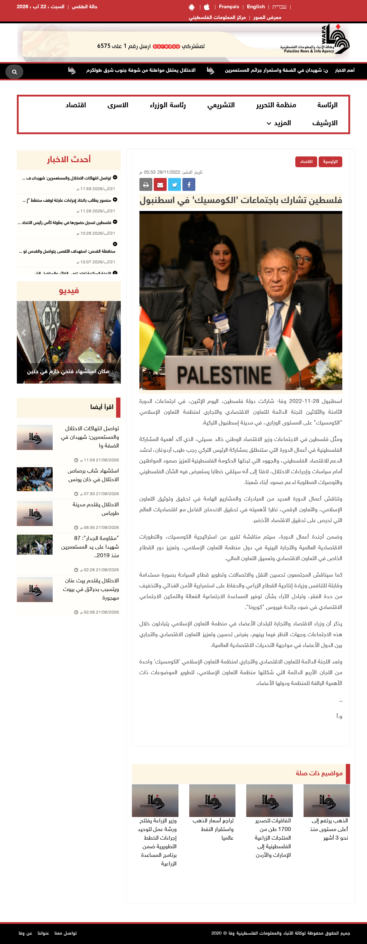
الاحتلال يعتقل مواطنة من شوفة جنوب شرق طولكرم (160, 70)
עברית (279, 7)
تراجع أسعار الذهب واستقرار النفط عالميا (213, 830)
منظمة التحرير (276, 105)
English (256, 7)
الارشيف (325, 123)
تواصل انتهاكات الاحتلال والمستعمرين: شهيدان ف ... (66, 178)
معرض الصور (267, 18)
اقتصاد (76, 105)
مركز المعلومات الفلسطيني (217, 18)
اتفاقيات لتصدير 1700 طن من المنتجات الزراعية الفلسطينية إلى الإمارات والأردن (273, 838)
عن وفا (25, 933)
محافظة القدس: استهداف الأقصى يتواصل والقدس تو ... (67, 251)
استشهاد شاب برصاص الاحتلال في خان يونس (93, 475)
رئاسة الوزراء (168, 105)
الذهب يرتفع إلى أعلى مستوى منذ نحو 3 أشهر (329, 830)
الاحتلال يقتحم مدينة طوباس (96, 509)
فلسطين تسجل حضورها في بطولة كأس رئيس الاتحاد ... (64, 222)
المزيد (282, 123)
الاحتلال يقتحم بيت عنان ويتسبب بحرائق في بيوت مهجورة (91, 590)
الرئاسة (328, 105)
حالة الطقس (84, 7)
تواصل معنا (65, 933)
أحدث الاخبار (69, 160)
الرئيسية (330, 161)
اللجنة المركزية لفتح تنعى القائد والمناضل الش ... (70, 273)
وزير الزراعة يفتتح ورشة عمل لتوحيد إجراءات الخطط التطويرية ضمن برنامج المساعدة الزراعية (157, 843)
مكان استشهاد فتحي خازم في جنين (68, 371)
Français (229, 7)
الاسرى (118, 105)
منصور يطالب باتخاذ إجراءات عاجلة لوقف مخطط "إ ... (67, 200)
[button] (24, 332)
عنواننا (43, 933)
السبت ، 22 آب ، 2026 (41, 7)
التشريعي (221, 105)
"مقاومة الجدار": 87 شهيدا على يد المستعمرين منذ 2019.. (90, 547)
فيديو (69, 291)
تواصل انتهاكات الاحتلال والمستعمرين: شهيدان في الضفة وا (90, 438)
